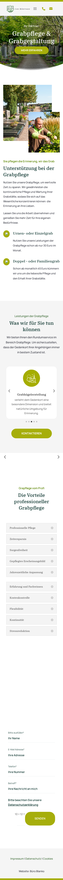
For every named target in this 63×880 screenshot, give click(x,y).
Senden (40, 818)
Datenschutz (33, 858)
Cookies (48, 858)
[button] (9, 391)
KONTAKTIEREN (31, 433)
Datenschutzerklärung (23, 805)
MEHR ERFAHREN (31, 50)
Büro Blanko (37, 871)
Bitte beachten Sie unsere (25, 802)
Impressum (17, 858)
